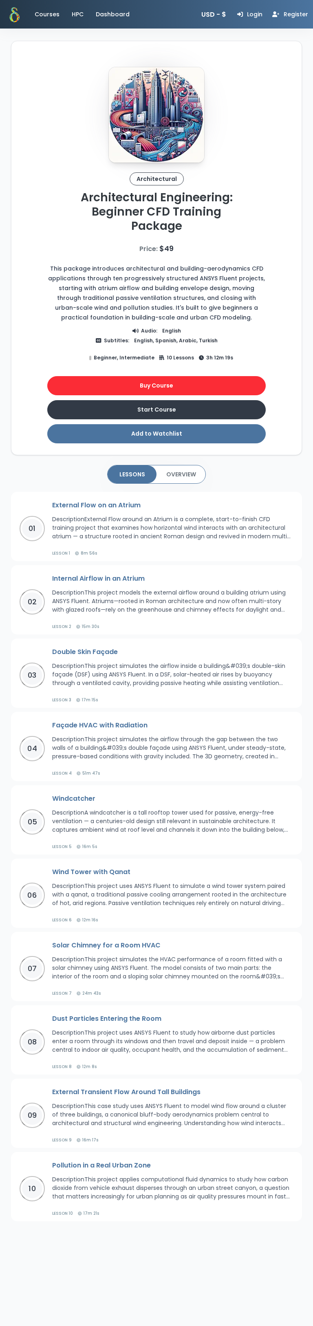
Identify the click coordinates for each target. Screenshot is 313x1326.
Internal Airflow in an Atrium (98, 578)
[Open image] (156, 115)
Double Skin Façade (85, 651)
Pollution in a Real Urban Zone (101, 1165)
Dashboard (113, 14)
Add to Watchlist (156, 434)
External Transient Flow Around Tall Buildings (126, 1092)
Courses (47, 14)
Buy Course (156, 385)
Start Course (156, 409)
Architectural (157, 179)
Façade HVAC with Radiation (100, 725)
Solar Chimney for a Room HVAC (106, 945)
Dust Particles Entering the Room (106, 1018)
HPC (78, 14)
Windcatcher (73, 798)
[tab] (132, 474)
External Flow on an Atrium (96, 505)
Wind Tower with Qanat (91, 872)
